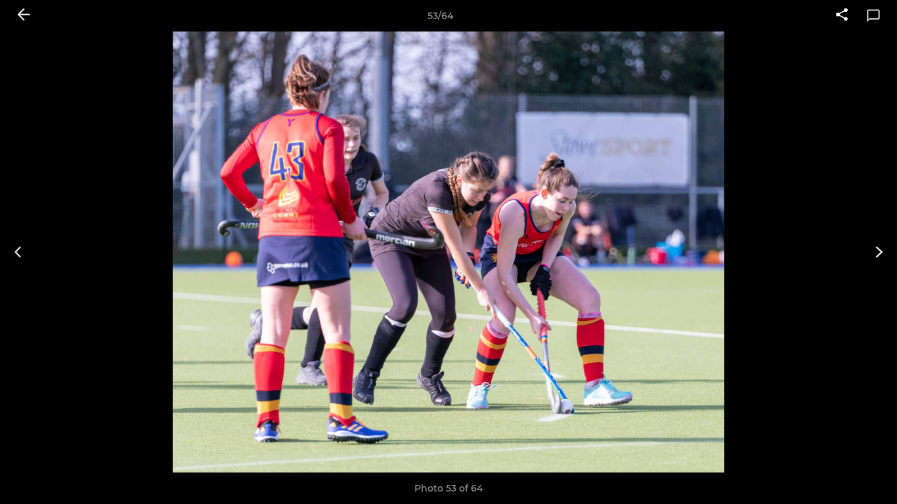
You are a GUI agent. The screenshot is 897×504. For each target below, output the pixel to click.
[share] (842, 16)
